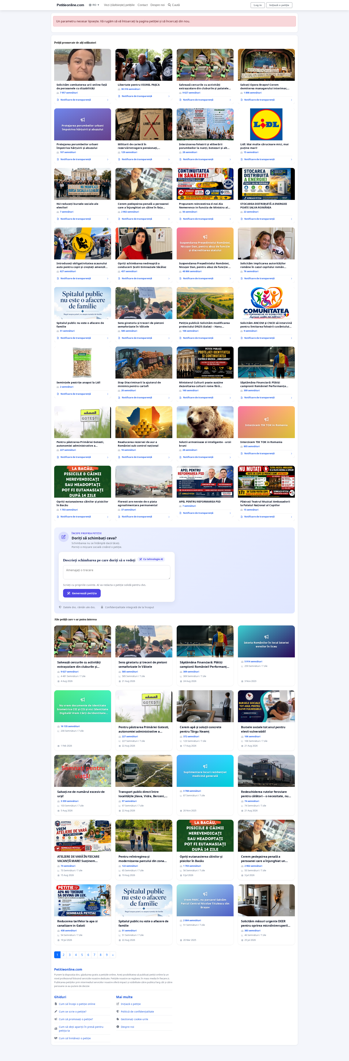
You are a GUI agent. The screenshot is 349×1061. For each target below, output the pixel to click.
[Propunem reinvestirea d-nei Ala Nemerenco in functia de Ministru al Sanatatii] (205, 195)
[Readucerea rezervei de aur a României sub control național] (143, 433)
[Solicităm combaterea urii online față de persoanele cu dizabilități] (82, 76)
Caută (176, 5)
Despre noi (158, 5)
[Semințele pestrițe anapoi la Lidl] (82, 372)
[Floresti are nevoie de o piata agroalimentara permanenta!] (143, 493)
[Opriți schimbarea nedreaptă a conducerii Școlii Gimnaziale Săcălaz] (143, 255)
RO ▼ (96, 4)
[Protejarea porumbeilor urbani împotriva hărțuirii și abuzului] (82, 136)
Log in (258, 5)
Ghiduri (60, 997)
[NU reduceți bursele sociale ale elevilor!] (82, 195)
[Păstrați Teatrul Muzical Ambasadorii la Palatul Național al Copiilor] (266, 493)
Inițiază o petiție (279, 5)
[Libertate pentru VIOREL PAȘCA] (143, 74)
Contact (143, 5)
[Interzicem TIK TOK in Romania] (266, 432)
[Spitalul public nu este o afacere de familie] (82, 314)
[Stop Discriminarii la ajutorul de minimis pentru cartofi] (143, 374)
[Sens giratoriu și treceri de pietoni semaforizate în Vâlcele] (143, 314)
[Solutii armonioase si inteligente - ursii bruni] (205, 433)
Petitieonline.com (70, 5)
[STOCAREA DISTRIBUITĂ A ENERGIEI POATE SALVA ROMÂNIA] (266, 195)
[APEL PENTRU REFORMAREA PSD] (205, 491)
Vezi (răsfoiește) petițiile (119, 5)
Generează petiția (84, 593)
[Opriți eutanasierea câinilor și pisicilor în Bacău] (82, 493)
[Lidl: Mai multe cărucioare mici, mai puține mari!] (266, 136)
